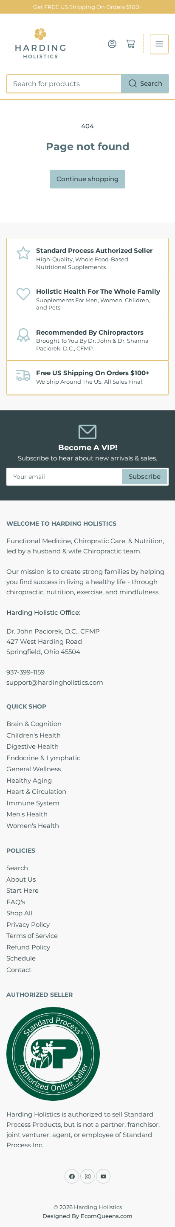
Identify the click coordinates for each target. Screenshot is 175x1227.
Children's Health (33, 735)
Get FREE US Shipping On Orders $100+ (87, 6)
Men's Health (27, 814)
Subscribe (145, 476)
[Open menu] (159, 44)
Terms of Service (32, 936)
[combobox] (87, 83)
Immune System (32, 803)
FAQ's (15, 902)
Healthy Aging (29, 780)
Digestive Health (32, 746)
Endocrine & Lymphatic (43, 758)
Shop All (19, 913)
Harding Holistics (98, 1207)
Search (151, 83)
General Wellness (33, 769)
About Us (21, 879)
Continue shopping (87, 179)
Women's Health (32, 826)
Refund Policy (28, 947)
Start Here (22, 890)
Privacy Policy (28, 924)
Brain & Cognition (34, 724)
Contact (18, 970)
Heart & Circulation (36, 791)
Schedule (21, 958)
